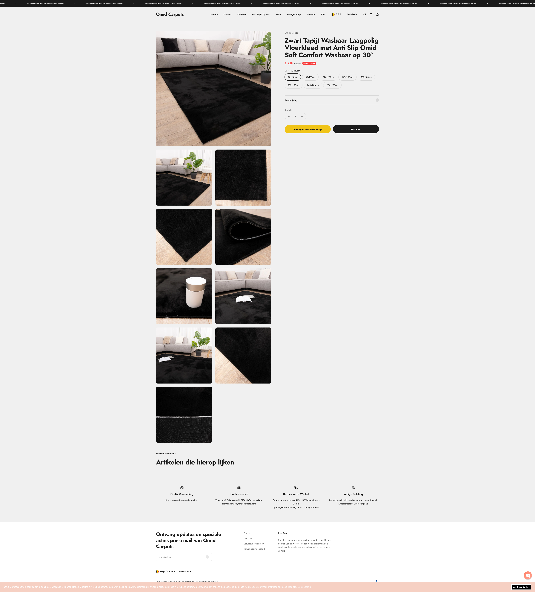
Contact (311, 14)
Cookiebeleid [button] (304, 587)
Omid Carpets (291, 32)
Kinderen (241, 14)
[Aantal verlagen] (289, 116)
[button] (528, 575)
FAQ (322, 14)
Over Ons (248, 538)
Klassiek (227, 14)
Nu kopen (356, 129)
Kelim (278, 14)
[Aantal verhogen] (302, 116)
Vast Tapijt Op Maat (261, 14)
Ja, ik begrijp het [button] (521, 587)
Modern (214, 14)
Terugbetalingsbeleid (254, 548)
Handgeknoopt (294, 14)
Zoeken (247, 533)
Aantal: (288, 110)
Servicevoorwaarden (254, 543)
